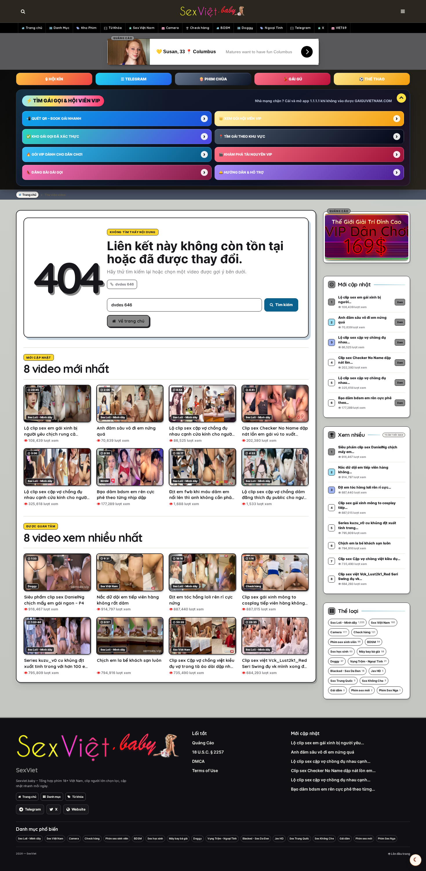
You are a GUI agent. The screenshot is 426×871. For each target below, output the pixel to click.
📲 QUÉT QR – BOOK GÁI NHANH (53, 118)
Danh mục (54, 796)
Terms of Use (205, 770)
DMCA (198, 761)
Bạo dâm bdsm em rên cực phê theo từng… (333, 789)
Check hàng (199, 28)
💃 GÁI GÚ (292, 79)
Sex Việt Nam (143, 28)
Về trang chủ (131, 321)
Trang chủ (34, 28)
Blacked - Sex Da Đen (347, 671)
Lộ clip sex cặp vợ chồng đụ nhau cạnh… (330, 761)
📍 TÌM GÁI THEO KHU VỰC (242, 136)
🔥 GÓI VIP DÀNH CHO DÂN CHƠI (54, 154)
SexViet (26, 770)
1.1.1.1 (315, 101)
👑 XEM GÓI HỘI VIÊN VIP (240, 118)
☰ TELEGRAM (133, 79)
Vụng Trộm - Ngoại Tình (368, 661)
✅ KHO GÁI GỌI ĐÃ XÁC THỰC (52, 136)
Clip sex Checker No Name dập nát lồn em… (333, 770)
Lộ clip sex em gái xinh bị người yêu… (327, 742)
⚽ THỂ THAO (372, 79)
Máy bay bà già (371, 651)
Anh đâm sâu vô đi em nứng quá (322, 752)
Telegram (303, 28)
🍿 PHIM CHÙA (213, 79)
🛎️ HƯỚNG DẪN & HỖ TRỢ (241, 172)
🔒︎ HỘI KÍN (54, 79)
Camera (172, 28)
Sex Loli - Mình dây (347, 622)
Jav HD (377, 671)
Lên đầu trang (400, 853)
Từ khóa (77, 796)
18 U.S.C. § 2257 (208, 752)
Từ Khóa (115, 28)
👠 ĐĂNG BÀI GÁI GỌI (44, 172)
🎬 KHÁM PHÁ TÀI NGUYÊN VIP (245, 154)
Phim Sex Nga (389, 690)
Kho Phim (89, 28)
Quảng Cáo (203, 742)
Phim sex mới (361, 690)
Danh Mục (61, 28)
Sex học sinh (341, 651)
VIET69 (341, 28)
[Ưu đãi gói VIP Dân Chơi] (366, 236)
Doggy (247, 28)
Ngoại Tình (274, 28)
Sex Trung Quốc (342, 680)
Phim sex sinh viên (345, 642)
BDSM (225, 28)
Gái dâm (337, 690)
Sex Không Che (374, 680)
